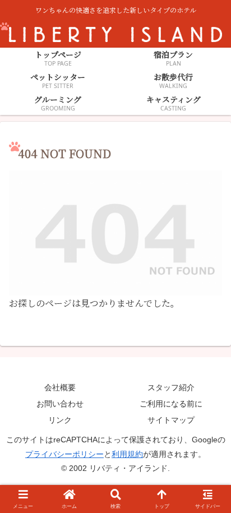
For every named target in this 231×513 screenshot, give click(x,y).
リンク (60, 419)
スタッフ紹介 (171, 387)
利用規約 (127, 454)
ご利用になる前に (171, 403)
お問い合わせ (60, 403)
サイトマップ (171, 419)
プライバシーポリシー (64, 454)
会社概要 (60, 387)
